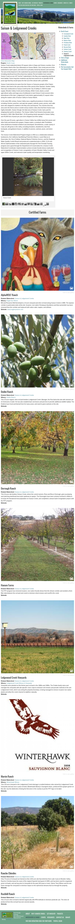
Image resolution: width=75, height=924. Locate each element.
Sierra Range (65, 58)
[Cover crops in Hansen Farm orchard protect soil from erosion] (37, 545)
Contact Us (66, 3)
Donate (70, 3)
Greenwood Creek (68, 34)
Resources (60, 3)
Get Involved (35, 3)
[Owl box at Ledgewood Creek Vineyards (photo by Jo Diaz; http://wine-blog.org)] (37, 637)
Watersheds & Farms (48, 3)
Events (55, 3)
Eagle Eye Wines (12, 300)
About (19, 3)
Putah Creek (67, 45)
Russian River (67, 47)
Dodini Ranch (11, 397)
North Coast (11, 63)
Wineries (63, 65)
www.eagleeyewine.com (15, 309)
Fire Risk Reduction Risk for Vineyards (27, 5)
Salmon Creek (67, 49)
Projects (41, 3)
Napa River (67, 38)
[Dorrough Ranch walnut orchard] (37, 448)
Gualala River (67, 36)
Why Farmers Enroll (26, 3)
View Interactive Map (7, 61)
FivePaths (8, 919)
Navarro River (67, 40)
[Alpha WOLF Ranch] (37, 254)
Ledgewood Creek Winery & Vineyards (19, 683)
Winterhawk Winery (13, 782)
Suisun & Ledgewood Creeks (24, 298)
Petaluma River (68, 42)
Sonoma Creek (68, 51)
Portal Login (40, 5)
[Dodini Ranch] (37, 351)
